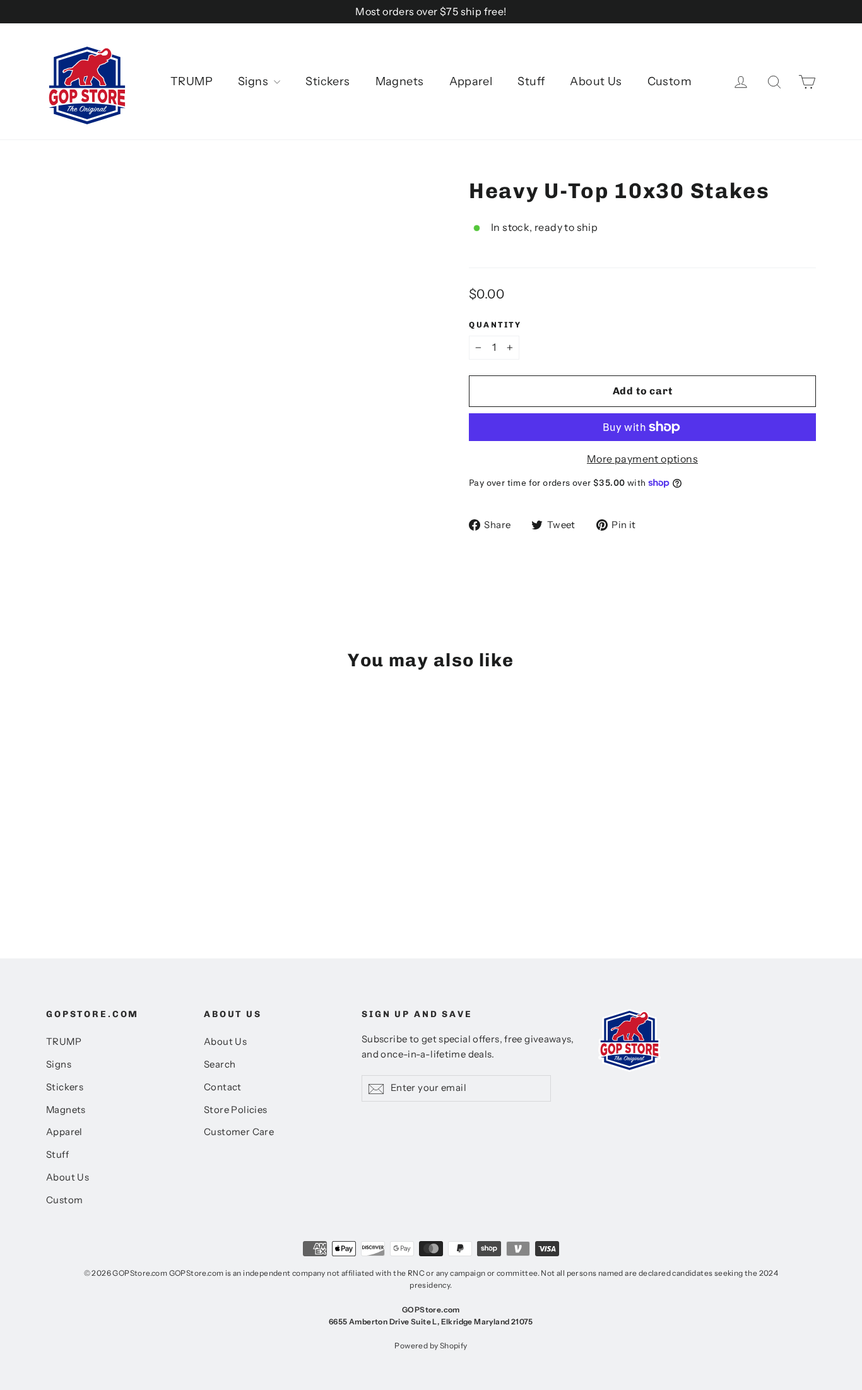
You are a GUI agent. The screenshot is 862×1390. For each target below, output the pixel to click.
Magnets (399, 81)
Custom (669, 81)
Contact (223, 1087)
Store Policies (236, 1110)
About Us (596, 81)
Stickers (327, 81)
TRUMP (191, 81)
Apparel (471, 81)
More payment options (642, 458)
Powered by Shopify (430, 1345)
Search (219, 1064)
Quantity (495, 324)
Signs (254, 81)
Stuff (531, 81)
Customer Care (239, 1132)
